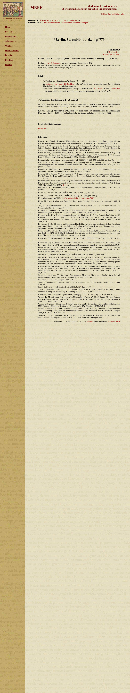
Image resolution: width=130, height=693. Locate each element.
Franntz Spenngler (54, 63)
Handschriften (12, 50)
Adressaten (10, 41)
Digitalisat (42, 128)
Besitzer (9, 60)
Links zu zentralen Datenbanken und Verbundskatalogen (65, 23)
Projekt (8, 31)
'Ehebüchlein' (69, 84)
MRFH (90, 321)
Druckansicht (113, 52)
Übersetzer (10, 36)
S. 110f (65, 185)
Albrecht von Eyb (58, 20)
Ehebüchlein (74, 20)
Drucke (8, 55)
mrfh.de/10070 (114, 321)
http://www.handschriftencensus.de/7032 (78, 198)
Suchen (8, 64)
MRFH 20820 (98, 89)
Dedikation (116, 89)
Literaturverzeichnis (111, 54)
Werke (8, 46)
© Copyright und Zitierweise (112, 14)
